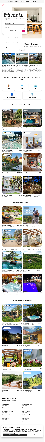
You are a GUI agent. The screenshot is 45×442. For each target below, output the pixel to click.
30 (19, 44)
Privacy (20, 440)
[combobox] (14, 23)
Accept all (9, 434)
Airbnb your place (37, 4)
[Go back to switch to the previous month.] (6, 30)
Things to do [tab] (14, 400)
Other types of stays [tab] (6, 400)
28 (15, 44)
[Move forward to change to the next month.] (19, 30)
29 (17, 44)
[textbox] (9, 27)
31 (6, 47)
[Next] (24, 50)
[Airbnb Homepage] (5, 5)
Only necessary (21, 434)
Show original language (31, 1)
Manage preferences (34, 434)
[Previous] (20, 50)
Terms (24, 440)
